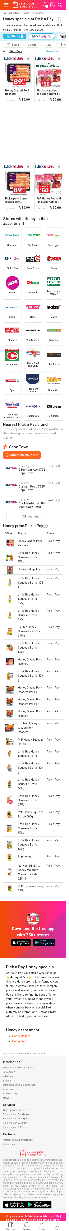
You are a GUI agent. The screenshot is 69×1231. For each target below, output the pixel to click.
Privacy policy (51, 1220)
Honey (26, 13)
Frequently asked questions (18, 1067)
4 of (12, 51)
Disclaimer (11, 1220)
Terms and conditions (31, 1220)
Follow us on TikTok (14, 1127)
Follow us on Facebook (16, 1114)
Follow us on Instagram (16, 1118)
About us (8, 1089)
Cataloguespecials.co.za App (19, 1084)
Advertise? (9, 1072)
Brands (7, 1080)
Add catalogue (11, 1093)
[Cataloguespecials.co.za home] (25, 4)
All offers (14, 13)
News (6, 1097)
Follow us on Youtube (15, 1122)
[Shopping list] (52, 5)
